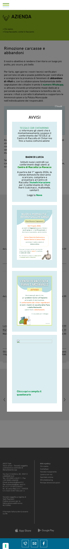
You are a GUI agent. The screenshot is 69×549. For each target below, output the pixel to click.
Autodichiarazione (40, 182)
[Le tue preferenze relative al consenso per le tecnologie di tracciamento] (6, 546)
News (39, 195)
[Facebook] (43, 543)
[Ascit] (34, 6)
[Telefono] (25, 543)
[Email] (34, 543)
